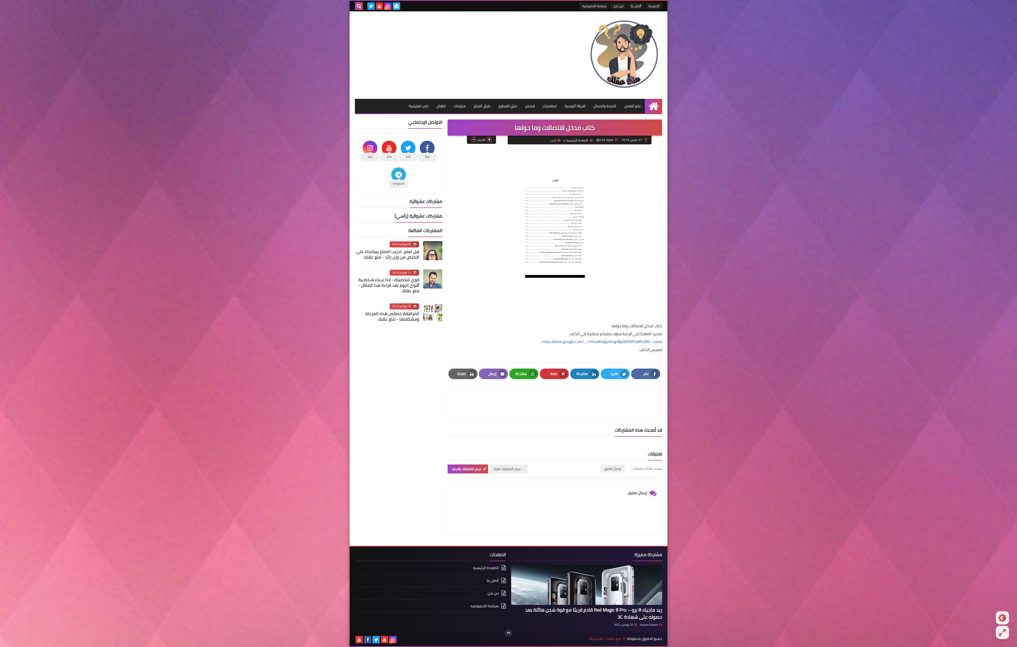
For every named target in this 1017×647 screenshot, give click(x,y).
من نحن (618, 6)
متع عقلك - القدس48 (604, 638)
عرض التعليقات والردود (466, 469)
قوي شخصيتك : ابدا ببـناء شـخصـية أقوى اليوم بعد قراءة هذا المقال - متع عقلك (388, 285)
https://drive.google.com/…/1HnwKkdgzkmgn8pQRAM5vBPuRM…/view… (600, 341)
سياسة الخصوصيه (594, 6)
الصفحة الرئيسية (577, 140)
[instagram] (388, 6)
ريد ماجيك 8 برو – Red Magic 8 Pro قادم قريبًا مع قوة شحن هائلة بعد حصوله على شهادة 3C (593, 613)
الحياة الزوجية (575, 106)
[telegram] (396, 6)
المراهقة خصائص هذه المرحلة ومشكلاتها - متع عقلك (392, 316)
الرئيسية (653, 6)
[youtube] (379, 6)
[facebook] (367, 639)
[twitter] (371, 6)
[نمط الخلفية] (1002, 632)
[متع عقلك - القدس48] (623, 55)
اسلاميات (550, 106)
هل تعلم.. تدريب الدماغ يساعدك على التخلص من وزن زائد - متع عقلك (387, 254)
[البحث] (359, 6)
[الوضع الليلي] (1002, 617)
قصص (530, 106)
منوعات (460, 106)
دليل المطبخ (507, 106)
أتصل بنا (636, 6)
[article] (504, 403)
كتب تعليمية (419, 106)
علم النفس (632, 106)
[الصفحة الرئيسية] (653, 106)
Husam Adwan (649, 624)
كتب (553, 140)
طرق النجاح (482, 106)
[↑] (508, 633)
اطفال (441, 106)
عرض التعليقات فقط (507, 469)
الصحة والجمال (605, 106)
